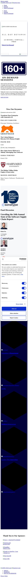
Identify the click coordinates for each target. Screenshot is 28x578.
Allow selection (14, 313)
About (5, 5)
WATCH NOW (4, 97)
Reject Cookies (14, 317)
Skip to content (4, 1)
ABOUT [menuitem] (6, 570)
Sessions (6, 6)
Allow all (14, 308)
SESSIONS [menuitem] (7, 572)
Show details (19, 304)
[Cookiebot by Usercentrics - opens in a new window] (19, 259)
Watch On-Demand (8, 45)
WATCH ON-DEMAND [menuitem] (10, 573)
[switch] (24, 288)
